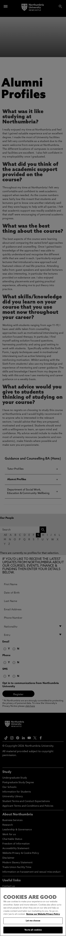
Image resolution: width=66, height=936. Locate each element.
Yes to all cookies (32, 930)
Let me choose (33, 921)
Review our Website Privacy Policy (43, 914)
